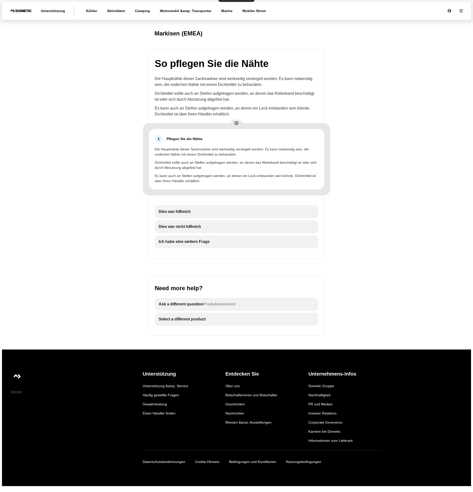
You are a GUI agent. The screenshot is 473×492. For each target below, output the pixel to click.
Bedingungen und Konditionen (252, 462)
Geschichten (235, 404)
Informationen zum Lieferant (330, 441)
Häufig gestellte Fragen (161, 395)
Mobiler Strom (254, 11)
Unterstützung (53, 11)
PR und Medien (320, 404)
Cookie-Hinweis (207, 462)
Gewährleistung (155, 404)
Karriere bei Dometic (324, 431)
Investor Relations (322, 413)
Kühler (91, 11)
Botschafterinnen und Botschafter (251, 395)
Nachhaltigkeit (319, 395)
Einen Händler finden (159, 413)
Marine (227, 11)
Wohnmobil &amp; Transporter (185, 11)
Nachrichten (234, 413)
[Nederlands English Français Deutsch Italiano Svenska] (449, 11)
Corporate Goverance (325, 422)
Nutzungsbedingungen (303, 462)
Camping (142, 11)
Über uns (232, 386)
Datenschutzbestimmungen (164, 462)
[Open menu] (461, 11)
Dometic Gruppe (321, 386)
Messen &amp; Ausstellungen (248, 422)
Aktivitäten (116, 11)
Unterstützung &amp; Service (165, 386)
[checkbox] (236, 211)
